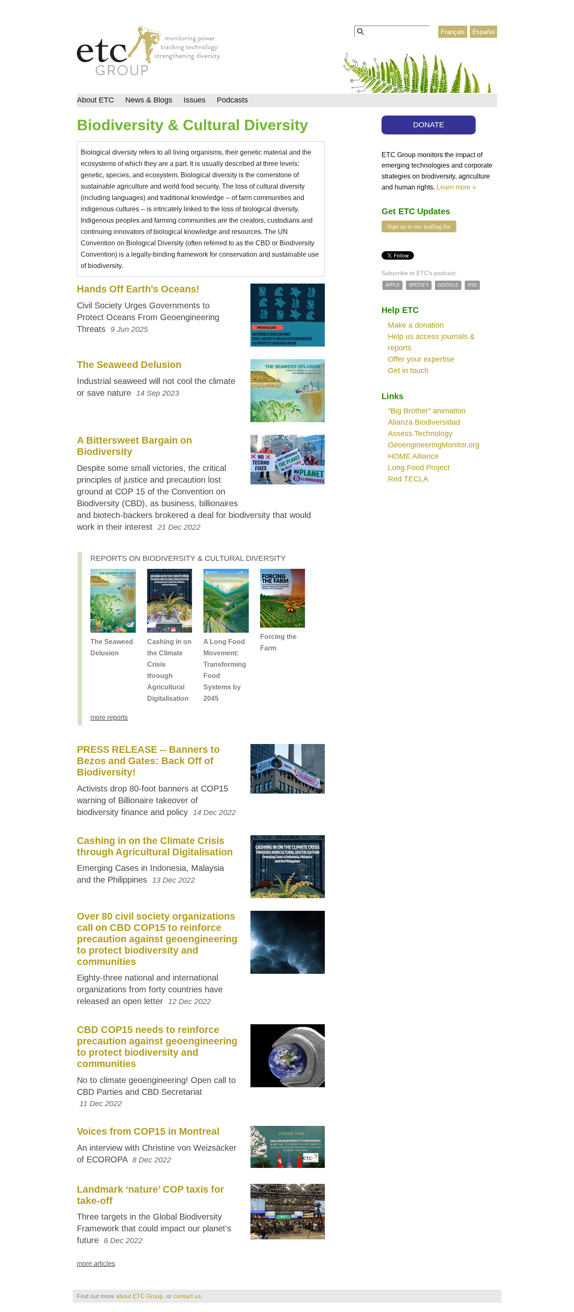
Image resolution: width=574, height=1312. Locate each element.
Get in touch (408, 370)
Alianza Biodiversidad (424, 422)
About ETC (95, 100)
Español (483, 31)
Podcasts (232, 100)
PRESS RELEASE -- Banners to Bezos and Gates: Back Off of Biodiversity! (148, 761)
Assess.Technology (420, 433)
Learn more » (456, 187)
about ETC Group (139, 1296)
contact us (187, 1296)
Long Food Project (419, 467)
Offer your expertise (421, 359)
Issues (194, 100)
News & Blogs (148, 100)
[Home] (148, 53)
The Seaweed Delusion (129, 364)
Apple (392, 284)
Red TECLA (408, 479)
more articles (96, 1263)
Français (453, 31)
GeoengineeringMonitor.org (433, 445)
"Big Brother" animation (427, 411)
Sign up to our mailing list (418, 226)
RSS (472, 284)
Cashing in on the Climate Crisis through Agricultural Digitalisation (155, 846)
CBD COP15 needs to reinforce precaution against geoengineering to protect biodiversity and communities (157, 1046)
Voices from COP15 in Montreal (148, 1131)
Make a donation (416, 325)
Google (448, 284)
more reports (109, 717)
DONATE (428, 125)
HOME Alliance (413, 456)
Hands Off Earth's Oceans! (138, 289)
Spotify (419, 284)
